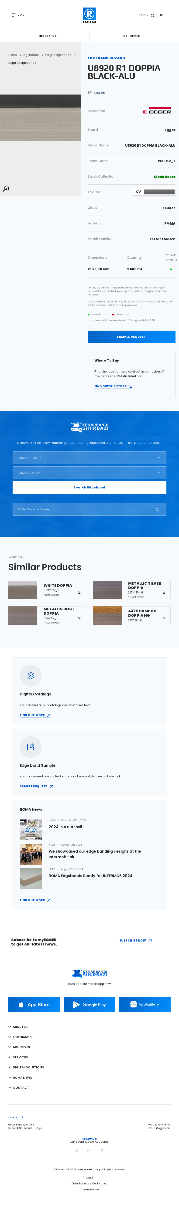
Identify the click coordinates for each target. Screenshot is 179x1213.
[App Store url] (34, 1004)
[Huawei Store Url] (145, 1004)
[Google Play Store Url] (89, 1004)
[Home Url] (89, 15)
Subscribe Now (132, 940)
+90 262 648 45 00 (159, 1124)
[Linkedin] (101, 1149)
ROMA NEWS (22, 1077)
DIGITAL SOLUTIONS (28, 1067)
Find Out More (32, 900)
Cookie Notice (89, 1189)
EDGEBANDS (22, 1037)
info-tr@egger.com (159, 1128)
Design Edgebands (57, 55)
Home (12, 55)
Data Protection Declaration (89, 1183)
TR (161, 15)
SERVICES (20, 1057)
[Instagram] (88, 1149)
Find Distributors (110, 386)
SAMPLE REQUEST (131, 337)
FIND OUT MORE (32, 715)
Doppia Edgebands (22, 62)
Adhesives (131, 36)
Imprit (89, 1177)
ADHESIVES (21, 1047)
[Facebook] (77, 1149)
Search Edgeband (89, 487)
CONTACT (21, 1087)
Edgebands (47, 36)
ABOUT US (20, 1027)
